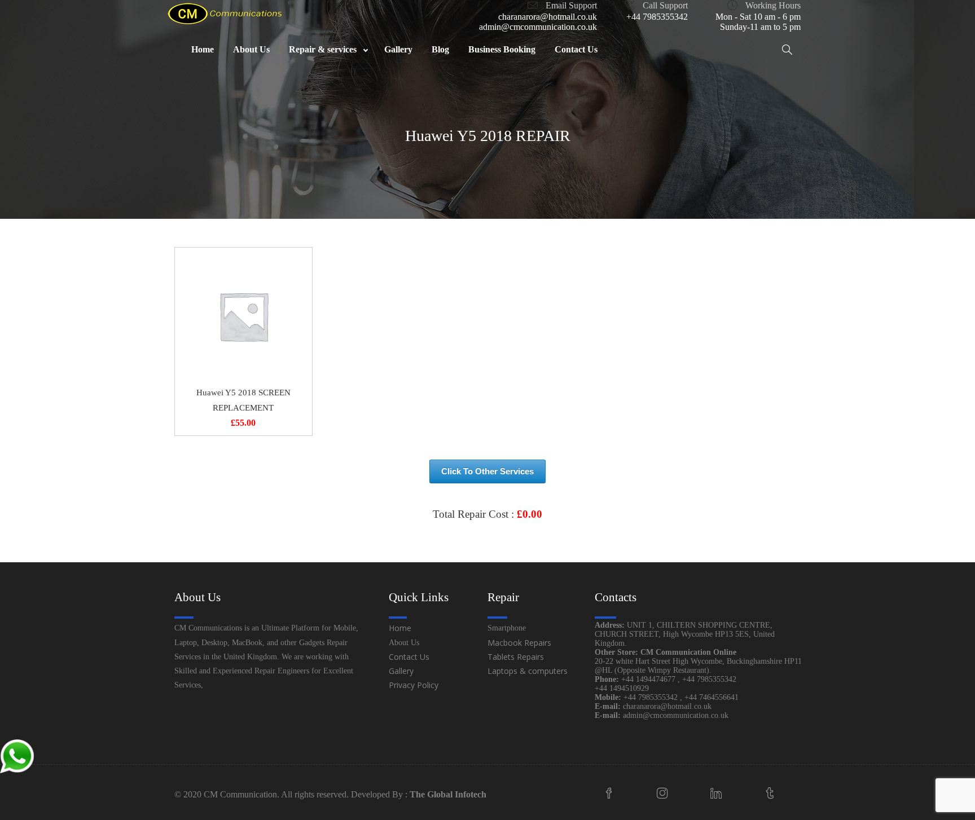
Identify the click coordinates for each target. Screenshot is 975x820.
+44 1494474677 (649, 679)
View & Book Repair (487, 541)
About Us (404, 642)
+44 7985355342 (657, 16)
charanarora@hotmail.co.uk (547, 16)
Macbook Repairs (519, 642)
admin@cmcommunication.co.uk (538, 27)
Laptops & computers (528, 670)
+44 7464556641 (711, 697)
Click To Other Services (487, 471)
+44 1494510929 (622, 688)
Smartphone (507, 628)
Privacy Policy (413, 685)
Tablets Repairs (516, 656)
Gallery (401, 670)
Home (400, 628)
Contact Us (409, 656)
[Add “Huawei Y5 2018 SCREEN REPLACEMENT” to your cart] (243, 316)
